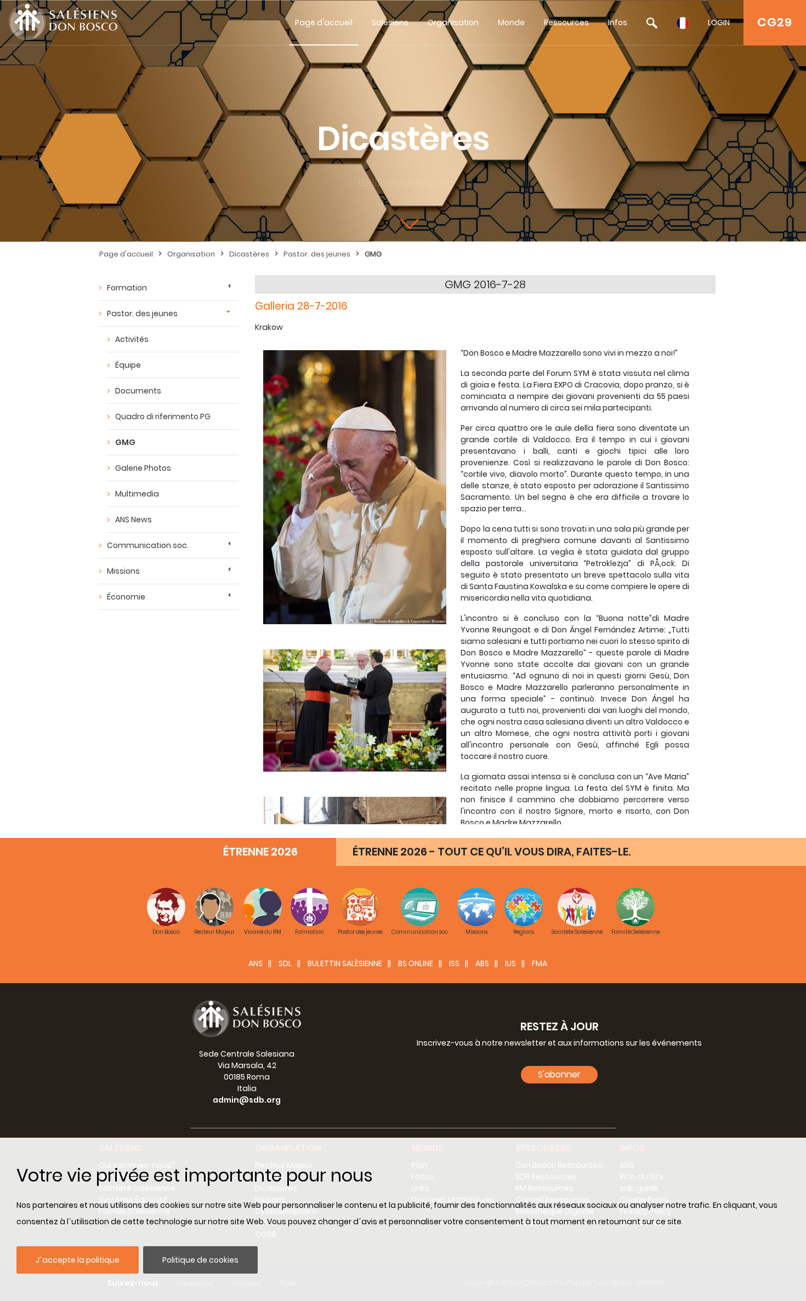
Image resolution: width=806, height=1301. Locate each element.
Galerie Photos (143, 468)
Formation (127, 287)
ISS (454, 963)
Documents (138, 390)
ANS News (133, 519)
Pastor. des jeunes (316, 254)
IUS (510, 963)
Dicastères (249, 254)
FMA (539, 963)
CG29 (774, 22)
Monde (511, 22)
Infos (617, 22)
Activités (132, 339)
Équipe (128, 365)
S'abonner (559, 1074)
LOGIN (719, 22)
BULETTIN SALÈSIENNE (345, 963)
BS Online (415, 963)
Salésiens (390, 22)
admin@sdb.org (247, 1099)
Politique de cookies (200, 1259)
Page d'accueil (324, 22)
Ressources (566, 22)
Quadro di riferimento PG (163, 416)
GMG (373, 254)
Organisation (453, 22)
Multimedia (137, 493)
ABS (482, 963)
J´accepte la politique (78, 1259)
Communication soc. (148, 545)
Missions (123, 571)
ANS (255, 963)
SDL (285, 963)
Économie (126, 596)
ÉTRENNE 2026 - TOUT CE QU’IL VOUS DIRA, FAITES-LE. (492, 851)
